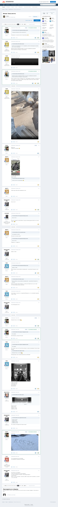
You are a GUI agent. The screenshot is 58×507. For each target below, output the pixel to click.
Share (30, 16)
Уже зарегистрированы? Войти (44, 1)
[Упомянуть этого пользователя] (12, 37)
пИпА (45, 20)
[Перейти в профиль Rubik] (7, 45)
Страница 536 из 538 (32, 24)
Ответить (37, 20)
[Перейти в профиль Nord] (7, 460)
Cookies (31, 504)
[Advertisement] (48, 71)
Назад (5, 24)
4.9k (7, 208)
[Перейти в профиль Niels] (7, 266)
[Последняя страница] (26, 24)
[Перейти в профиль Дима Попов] (7, 395)
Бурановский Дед (22, 30)
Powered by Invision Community (29, 505)
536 (18, 24)
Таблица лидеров (13, 4)
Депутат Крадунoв (23, 344)
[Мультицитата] (14, 37)
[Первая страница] (3, 24)
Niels (21, 43)
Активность (7, 4)
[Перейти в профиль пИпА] (43, 21)
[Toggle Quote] (12, 30)
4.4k (7, 164)
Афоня (8, 16)
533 (12, 24)
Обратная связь (27, 504)
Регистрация (53, 1)
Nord (7, 456)
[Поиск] (55, 4)
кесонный (7, 213)
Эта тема (51, 4)
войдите (31, 490)
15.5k (7, 35)
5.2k (7, 464)
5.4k (7, 49)
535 (16, 24)
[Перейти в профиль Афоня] (4, 17)
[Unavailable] (20, 372)
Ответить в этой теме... (12, 494)
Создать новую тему (28, 20)
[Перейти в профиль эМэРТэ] (7, 160)
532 (10, 24)
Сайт (3, 4)
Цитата (16, 37)
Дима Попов (6, 392)
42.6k (7, 270)
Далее (25, 24)
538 (22, 24)
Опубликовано (15, 27)
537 (20, 24)
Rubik (7, 41)
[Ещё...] (39, 27)
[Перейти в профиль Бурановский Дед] (7, 204)
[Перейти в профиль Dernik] (7, 74)
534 (14, 24)
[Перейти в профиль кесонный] (7, 216)
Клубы (19, 4)
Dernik (6, 71)
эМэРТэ (6, 156)
